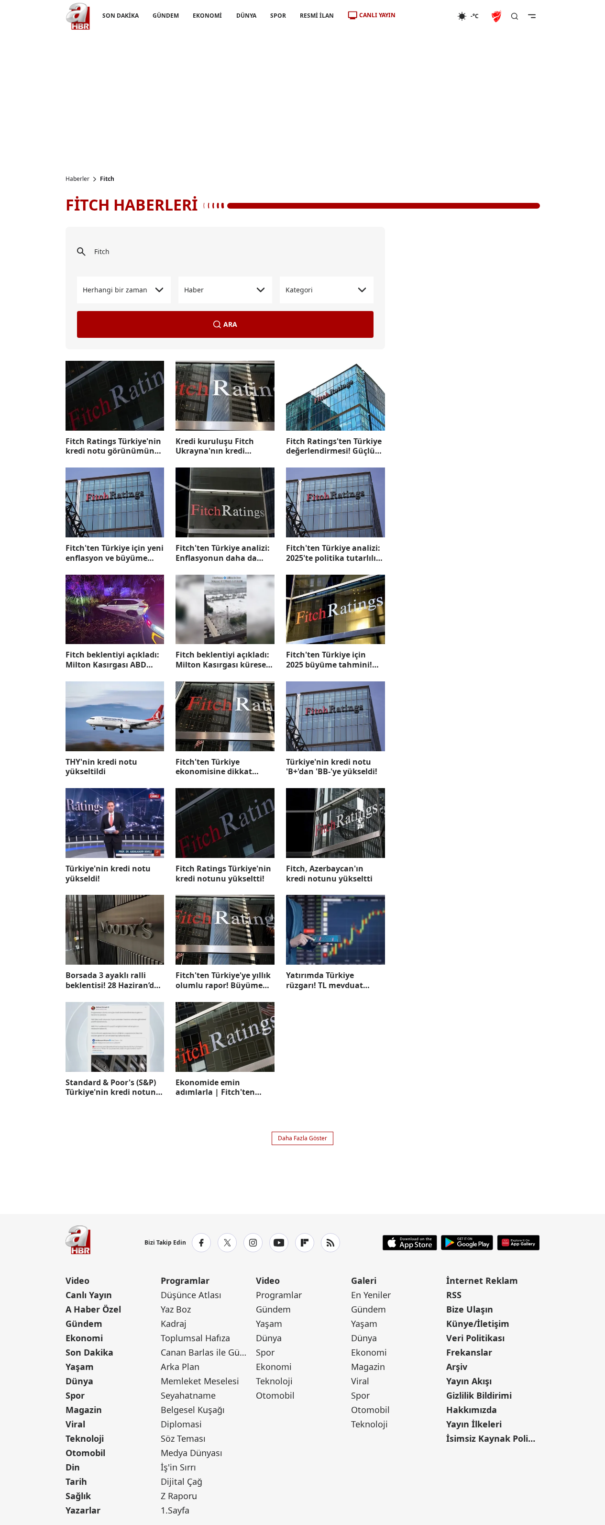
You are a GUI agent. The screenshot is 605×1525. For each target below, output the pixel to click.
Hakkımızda (471, 1409)
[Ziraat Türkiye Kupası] (497, 16)
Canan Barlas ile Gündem (207, 1352)
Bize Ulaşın (469, 1309)
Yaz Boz (176, 1309)
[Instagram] (253, 1242)
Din (73, 1467)
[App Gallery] (518, 1242)
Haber (194, 289)
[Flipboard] (304, 1242)
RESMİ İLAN (316, 15)
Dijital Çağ (181, 1481)
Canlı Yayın (89, 1295)
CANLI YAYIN (377, 15)
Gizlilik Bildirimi (479, 1395)
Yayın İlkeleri (474, 1424)
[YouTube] (278, 1242)
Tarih (76, 1481)
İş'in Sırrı (178, 1467)
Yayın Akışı (469, 1381)
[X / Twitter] (227, 1242)
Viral (75, 1424)
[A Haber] (78, 16)
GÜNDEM (166, 15)
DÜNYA (246, 15)
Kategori (299, 289)
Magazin (84, 1409)
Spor (75, 1395)
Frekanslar (469, 1352)
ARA (230, 324)
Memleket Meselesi (200, 1381)
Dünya (79, 1381)
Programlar (185, 1280)
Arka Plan (180, 1366)
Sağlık (78, 1496)
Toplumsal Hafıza (195, 1338)
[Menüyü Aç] (532, 16)
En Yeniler (371, 1295)
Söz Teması (183, 1438)
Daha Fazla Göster (302, 1138)
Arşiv (456, 1366)
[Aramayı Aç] (514, 16)
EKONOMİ (207, 15)
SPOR (278, 15)
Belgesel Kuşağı (193, 1409)
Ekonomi (84, 1338)
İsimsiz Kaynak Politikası (492, 1438)
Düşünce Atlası (191, 1295)
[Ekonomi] (426, 16)
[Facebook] (201, 1242)
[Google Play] (467, 1242)
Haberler (77, 179)
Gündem (84, 1323)
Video (77, 1280)
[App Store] (410, 1242)
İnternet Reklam (482, 1280)
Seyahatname (188, 1395)
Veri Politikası (475, 1338)
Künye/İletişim (477, 1323)
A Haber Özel (93, 1309)
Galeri (363, 1280)
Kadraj (174, 1323)
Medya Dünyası (191, 1452)
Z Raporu (179, 1496)
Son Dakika (89, 1352)
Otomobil (85, 1452)
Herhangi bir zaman (115, 289)
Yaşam (80, 1366)
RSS (454, 1295)
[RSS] (330, 1242)
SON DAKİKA (120, 15)
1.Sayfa (175, 1510)
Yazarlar (83, 1510)
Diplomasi (181, 1424)
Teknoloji (85, 1438)
